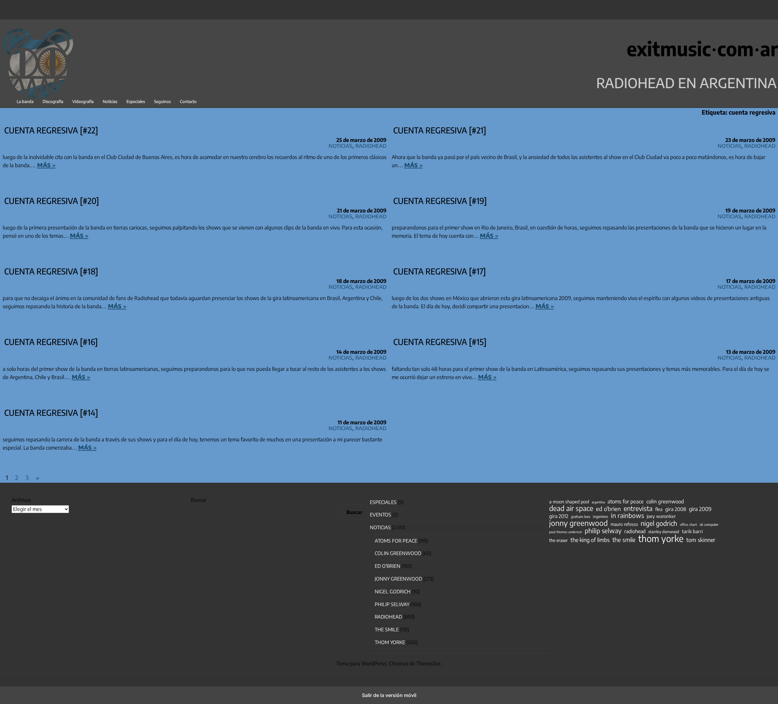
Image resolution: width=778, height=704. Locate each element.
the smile (623, 540)
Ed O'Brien (387, 566)
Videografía (83, 101)
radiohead (634, 531)
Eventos (380, 515)
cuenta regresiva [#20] (51, 200)
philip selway (603, 531)
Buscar (198, 499)
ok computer (709, 524)
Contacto (188, 101)
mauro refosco (624, 524)
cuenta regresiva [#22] (51, 130)
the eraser (558, 540)
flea (659, 509)
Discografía (53, 101)
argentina (598, 502)
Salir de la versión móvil (389, 695)
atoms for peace (626, 501)
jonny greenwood (578, 523)
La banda (25, 101)
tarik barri (692, 531)
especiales (383, 502)
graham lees (580, 516)
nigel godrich (393, 591)
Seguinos (162, 101)
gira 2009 (700, 509)
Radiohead (371, 145)
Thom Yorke (390, 642)
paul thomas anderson (565, 532)
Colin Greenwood (398, 553)
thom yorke (660, 538)
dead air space (571, 508)
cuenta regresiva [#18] (51, 271)
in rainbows (627, 515)
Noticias (110, 101)
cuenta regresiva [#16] (51, 341)
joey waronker (661, 516)
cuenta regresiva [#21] (439, 130)
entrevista (638, 509)
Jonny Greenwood (398, 579)
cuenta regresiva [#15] (440, 341)
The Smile (387, 629)
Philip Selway (392, 604)
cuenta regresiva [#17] (439, 271)
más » (46, 164)
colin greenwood (665, 502)
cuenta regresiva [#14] (51, 412)
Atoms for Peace (396, 541)
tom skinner (700, 540)
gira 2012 (558, 516)
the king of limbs (590, 540)
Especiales (135, 101)
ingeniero (600, 516)
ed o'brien (608, 509)
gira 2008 (675, 509)
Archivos (21, 499)
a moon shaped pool (569, 501)
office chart (688, 524)
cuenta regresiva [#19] (440, 200)
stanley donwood (663, 531)
